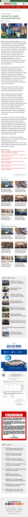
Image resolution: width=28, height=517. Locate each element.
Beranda (8, 508)
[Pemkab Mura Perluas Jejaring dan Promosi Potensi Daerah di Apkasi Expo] (21, 184)
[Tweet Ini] (17, 175)
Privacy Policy (10, 511)
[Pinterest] (11, 504)
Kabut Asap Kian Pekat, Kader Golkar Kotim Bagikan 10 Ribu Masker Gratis (14, 490)
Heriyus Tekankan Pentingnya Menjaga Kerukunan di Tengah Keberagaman (13, 169)
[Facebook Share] (14, 175)
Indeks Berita (18, 511)
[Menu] (2, 4)
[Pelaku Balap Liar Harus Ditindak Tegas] (5, 289)
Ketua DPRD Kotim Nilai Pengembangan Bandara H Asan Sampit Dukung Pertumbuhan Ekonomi (16, 333)
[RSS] (22, 504)
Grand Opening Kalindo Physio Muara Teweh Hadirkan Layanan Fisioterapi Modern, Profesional (14, 449)
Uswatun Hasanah (7, 20)
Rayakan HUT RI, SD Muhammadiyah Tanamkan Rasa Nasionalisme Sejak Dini (15, 480)
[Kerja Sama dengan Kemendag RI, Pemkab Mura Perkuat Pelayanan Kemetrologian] (7, 184)
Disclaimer (20, 509)
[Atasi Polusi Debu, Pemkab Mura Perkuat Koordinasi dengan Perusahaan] (7, 212)
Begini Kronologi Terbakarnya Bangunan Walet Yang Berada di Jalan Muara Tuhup (17, 308)
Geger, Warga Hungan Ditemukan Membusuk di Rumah (18, 315)
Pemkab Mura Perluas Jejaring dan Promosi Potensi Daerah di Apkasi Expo (13, 155)
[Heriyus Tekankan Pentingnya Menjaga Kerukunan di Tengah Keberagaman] (21, 212)
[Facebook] (6, 504)
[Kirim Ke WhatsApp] (26, 175)
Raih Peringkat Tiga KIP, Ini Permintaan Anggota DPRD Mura (13, 328)
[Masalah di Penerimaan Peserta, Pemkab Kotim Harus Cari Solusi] (5, 322)
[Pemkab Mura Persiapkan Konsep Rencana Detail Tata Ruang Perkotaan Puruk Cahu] (5, 282)
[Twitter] (9, 504)
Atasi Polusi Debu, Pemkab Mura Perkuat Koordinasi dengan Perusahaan (13, 165)
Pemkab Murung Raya (6, 13)
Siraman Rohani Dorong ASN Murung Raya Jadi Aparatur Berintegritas (12, 162)
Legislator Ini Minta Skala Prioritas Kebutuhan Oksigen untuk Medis (17, 295)
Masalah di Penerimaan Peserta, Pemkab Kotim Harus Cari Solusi (18, 321)
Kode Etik (19, 508)
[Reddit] (17, 504)
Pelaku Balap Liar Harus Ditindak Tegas (16, 289)
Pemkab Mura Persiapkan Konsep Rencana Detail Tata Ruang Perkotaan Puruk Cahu (17, 282)
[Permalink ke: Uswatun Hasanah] (2, 21)
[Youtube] (19, 504)
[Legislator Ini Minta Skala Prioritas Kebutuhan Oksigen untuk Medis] (5, 296)
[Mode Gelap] (24, 4)
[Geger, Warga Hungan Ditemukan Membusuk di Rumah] (5, 315)
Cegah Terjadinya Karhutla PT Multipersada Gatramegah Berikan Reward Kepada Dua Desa (13, 475)
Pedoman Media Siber (10, 509)
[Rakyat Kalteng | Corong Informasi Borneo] (10, 4)
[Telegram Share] (23, 175)
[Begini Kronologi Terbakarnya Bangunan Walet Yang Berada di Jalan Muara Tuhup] (5, 309)
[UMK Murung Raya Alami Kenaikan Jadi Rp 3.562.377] (5, 302)
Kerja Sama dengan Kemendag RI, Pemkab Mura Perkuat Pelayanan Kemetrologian (13, 152)
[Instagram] (14, 504)
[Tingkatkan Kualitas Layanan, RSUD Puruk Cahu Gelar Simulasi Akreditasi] (7, 198)
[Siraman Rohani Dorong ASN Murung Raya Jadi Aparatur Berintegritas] (21, 198)
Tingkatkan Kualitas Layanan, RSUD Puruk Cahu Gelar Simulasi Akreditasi (14, 159)
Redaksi (14, 508)
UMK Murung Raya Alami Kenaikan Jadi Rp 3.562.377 (17, 302)
